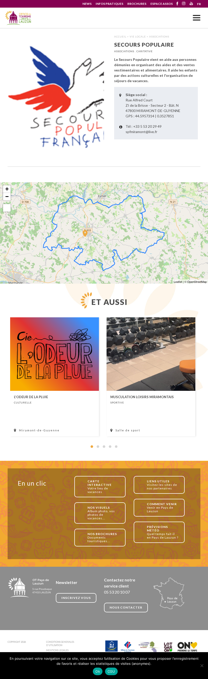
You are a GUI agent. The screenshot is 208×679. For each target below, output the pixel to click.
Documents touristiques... (102, 537)
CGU (111, 671)
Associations (159, 36)
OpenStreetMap (197, 282)
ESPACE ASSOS (161, 4)
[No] (201, 665)
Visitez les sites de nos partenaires (162, 484)
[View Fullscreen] (7, 208)
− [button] (7, 196)
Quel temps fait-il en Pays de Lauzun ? (162, 532)
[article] (54, 376)
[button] (92, 446)
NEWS (87, 4)
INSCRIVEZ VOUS (76, 598)
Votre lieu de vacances (100, 486)
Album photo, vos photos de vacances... (101, 513)
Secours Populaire (18, 18)
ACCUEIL (120, 36)
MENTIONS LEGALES (57, 650)
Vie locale (138, 36)
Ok (97, 671)
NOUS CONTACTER (126, 607)
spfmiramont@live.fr (141, 132)
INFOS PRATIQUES (109, 4)
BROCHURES (136, 4)
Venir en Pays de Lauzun (162, 507)
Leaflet (178, 282)
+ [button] (7, 189)
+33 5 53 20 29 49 (147, 126)
